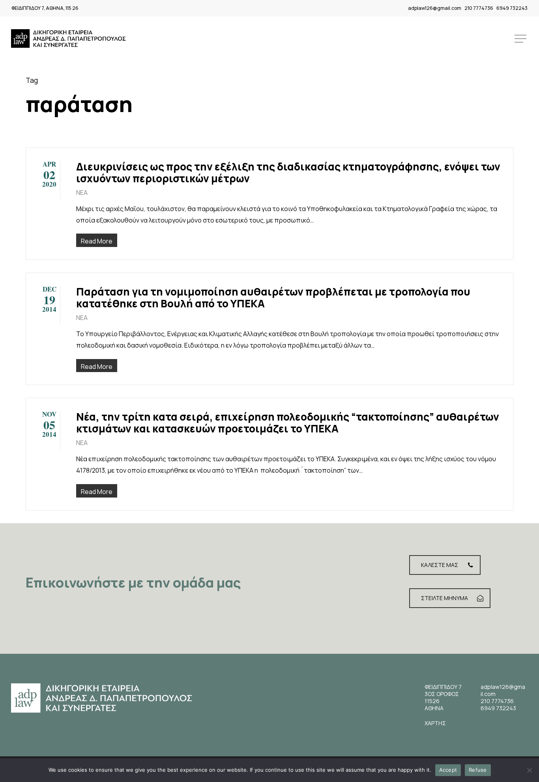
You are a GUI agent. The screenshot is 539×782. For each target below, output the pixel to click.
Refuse (478, 770)
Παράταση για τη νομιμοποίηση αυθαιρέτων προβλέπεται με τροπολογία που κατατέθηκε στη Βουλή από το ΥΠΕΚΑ (273, 297)
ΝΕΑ (82, 192)
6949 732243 (512, 8)
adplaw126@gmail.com (434, 8)
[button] (521, 39)
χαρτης (435, 723)
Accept (448, 770)
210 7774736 (478, 8)
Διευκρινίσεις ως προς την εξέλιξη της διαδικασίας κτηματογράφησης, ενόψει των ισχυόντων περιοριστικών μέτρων (288, 172)
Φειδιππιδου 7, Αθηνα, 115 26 (45, 8)
